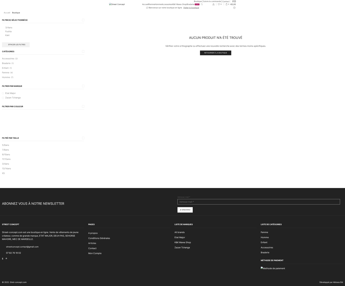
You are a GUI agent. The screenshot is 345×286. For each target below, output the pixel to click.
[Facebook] (233, 1)
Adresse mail (183, 197)
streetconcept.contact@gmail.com (22, 246)
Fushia (8, 31)
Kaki (7, 35)
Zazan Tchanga (13, 97)
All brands (180, 232)
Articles (92, 243)
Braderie (193, 4)
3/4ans (8, 27)
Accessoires (167, 4)
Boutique (198, 1)
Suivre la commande (212, 1)
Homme (158, 4)
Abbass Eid (338, 282)
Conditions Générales (99, 238)
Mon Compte (94, 253)
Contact (225, 1)
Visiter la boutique (191, 7)
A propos (93, 233)
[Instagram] (235, 1)
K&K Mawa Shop (179, 4)
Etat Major (10, 93)
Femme (152, 4)
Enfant (5, 68)
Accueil (145, 4)
